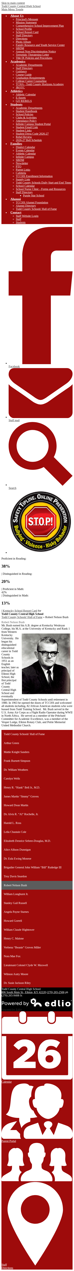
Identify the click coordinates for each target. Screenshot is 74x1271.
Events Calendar (25, 150)
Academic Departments (29, 64)
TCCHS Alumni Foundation (32, 202)
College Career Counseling (31, 81)
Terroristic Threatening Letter (32, 54)
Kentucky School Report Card (20, 610)
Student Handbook (26, 111)
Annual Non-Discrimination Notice (36, 51)
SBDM (20, 48)
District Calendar (25, 147)
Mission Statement (26, 22)
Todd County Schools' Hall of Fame (36, 208)
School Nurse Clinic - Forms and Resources (41, 189)
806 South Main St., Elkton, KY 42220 (23, 992)
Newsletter (22, 163)
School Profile (24, 28)
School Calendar (25, 185)
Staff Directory (24, 35)
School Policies (24, 114)
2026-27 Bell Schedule (29, 140)
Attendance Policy (26, 120)
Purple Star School (33, 195)
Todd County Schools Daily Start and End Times (43, 182)
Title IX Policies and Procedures (34, 57)
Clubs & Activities (26, 117)
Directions (21, 38)
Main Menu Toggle (12, 9)
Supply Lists (23, 179)
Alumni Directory (26, 205)
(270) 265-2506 (55, 992)
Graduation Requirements (30, 77)
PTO (18, 166)
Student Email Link (27, 127)
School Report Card (27, 32)
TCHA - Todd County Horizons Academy (40, 84)
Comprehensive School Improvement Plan (40, 25)
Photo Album (23, 41)
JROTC (20, 87)
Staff (18, 219)
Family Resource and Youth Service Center (40, 45)
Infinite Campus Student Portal (33, 124)
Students (21, 222)
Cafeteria (21, 172)
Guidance (21, 71)
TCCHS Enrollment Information (34, 176)
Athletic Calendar (26, 94)
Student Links (24, 130)
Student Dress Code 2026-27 (32, 133)
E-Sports (21, 97)
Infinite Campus (25, 156)
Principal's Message (27, 19)
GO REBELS (24, 100)
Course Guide (24, 74)
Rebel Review (24, 136)
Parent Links (23, 169)
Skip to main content (13, 2)
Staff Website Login (27, 215)
